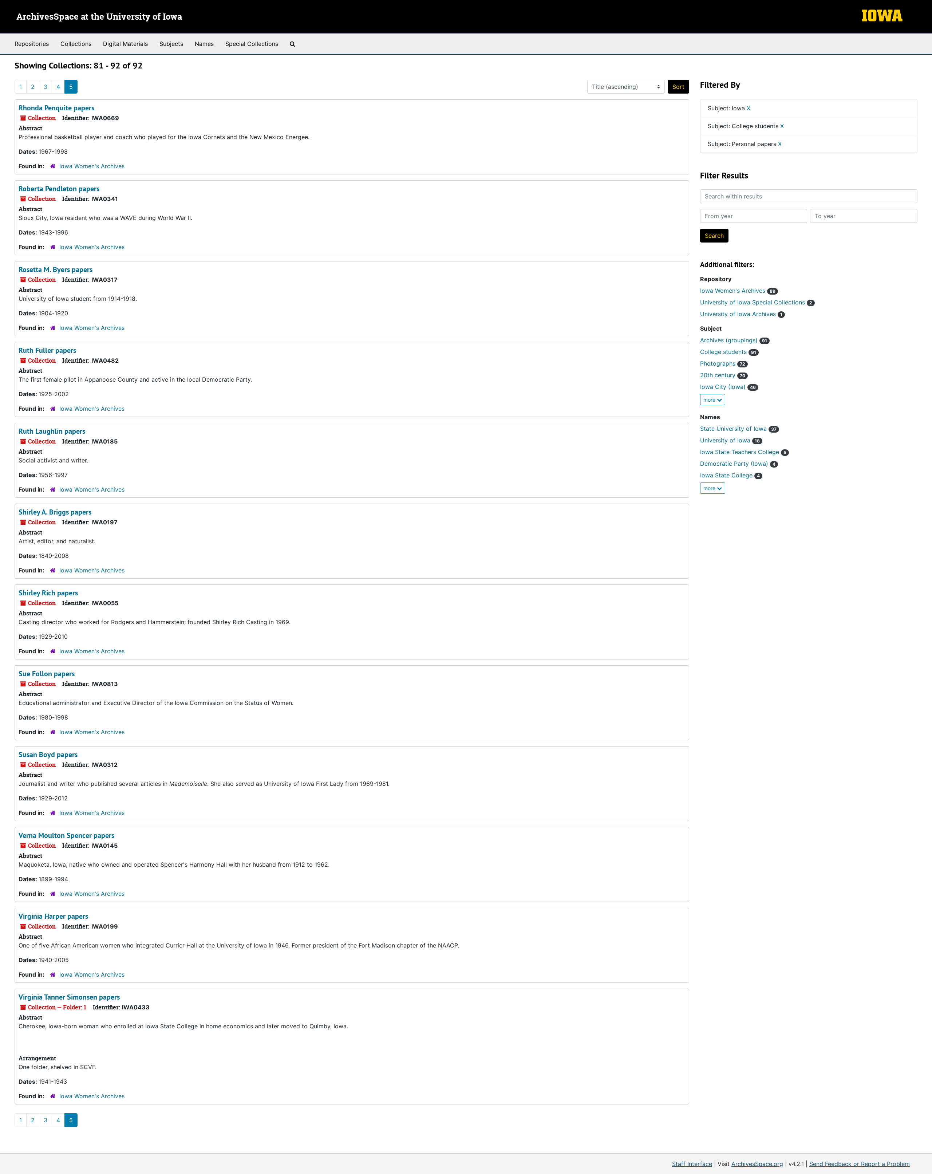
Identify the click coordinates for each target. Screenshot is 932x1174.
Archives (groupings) (733, 340)
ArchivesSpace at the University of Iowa (99, 17)
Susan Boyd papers (48, 754)
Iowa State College (730, 475)
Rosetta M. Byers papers (55, 269)
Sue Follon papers (47, 673)
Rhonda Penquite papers (56, 108)
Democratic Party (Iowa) (737, 463)
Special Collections (251, 43)
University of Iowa (730, 440)
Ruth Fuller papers (47, 350)
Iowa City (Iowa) (728, 386)
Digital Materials (125, 43)
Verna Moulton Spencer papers (66, 835)
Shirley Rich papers (48, 593)
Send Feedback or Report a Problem (859, 1163)
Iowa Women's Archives (92, 166)
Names (204, 43)
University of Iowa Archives (741, 314)
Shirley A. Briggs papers (55, 512)
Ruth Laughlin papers (52, 431)
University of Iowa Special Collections (756, 302)
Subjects (171, 43)
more (710, 400)
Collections (75, 43)
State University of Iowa (738, 428)
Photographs (722, 363)
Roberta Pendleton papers (59, 188)
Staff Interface (692, 1163)
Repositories (32, 43)
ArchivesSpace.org (757, 1163)
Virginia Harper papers (53, 916)
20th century (722, 375)
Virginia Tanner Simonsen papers (69, 997)
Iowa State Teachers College (743, 452)
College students (728, 351)
